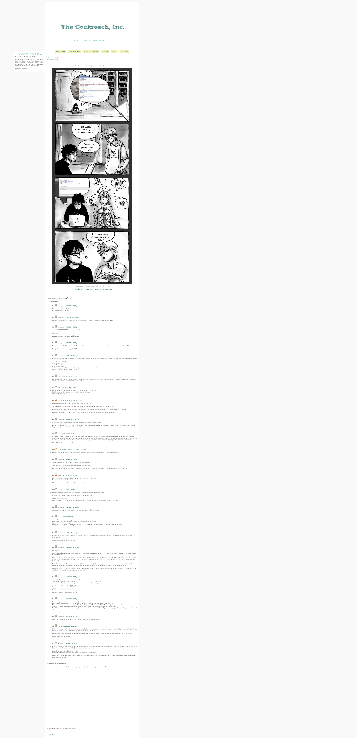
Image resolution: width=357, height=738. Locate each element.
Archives (124, 51)
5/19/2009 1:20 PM (69, 517)
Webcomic (60, 51)
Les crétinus (75, 51)
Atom (74, 728)
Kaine (59, 376)
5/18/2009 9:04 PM (72, 343)
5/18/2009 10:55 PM (75, 400)
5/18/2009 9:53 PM (72, 356)
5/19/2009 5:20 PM (72, 533)
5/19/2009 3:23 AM (70, 475)
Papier (105, 51)
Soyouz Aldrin (62, 400)
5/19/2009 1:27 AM (72, 459)
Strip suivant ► (108, 66)
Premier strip (98, 66)
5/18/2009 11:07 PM (72, 419)
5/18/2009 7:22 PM (72, 306)
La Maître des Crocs (64, 449)
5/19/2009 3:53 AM (69, 489)
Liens (114, 51)
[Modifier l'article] (67, 298)
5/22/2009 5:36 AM (72, 616)
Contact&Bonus (91, 51)
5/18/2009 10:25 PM (69, 387)
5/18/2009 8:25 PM (72, 327)
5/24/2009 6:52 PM (71, 643)
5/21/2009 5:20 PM (72, 599)
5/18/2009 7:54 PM (73, 317)
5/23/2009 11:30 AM (70, 626)
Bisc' (59, 489)
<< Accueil (50, 734)
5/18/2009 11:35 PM (70, 433)
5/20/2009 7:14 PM (72, 577)
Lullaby (60, 475)
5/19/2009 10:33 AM (72, 507)
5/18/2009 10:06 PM (70, 376)
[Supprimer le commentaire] (52, 313)
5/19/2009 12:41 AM (79, 449)
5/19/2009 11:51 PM (72, 547)
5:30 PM (63, 298)
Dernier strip (88, 66)
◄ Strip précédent (77, 66)
